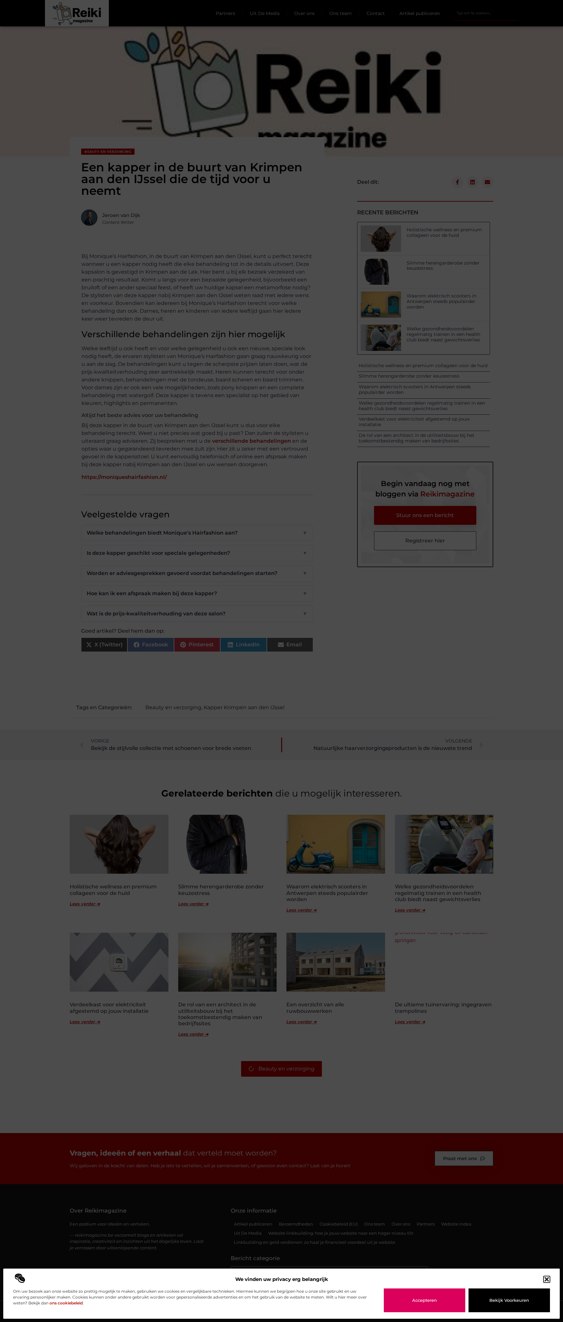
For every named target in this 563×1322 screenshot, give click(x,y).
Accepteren (424, 1300)
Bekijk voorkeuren (509, 1300)
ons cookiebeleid (66, 1302)
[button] (546, 1279)
